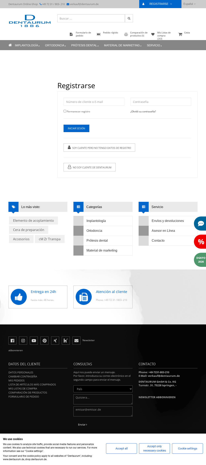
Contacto (158, 240)
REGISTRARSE (159, 3)
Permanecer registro (78, 111)
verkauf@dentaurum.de (84, 4)
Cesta (187, 32)
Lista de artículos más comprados (32, 384)
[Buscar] (129, 18)
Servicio (153, 45)
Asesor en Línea (163, 230)
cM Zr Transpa (50, 239)
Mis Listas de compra (22, 388)
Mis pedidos (16, 380)
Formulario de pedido (23, 396)
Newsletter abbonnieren (157, 397)
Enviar (82, 424)
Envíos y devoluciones (168, 221)
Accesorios (21, 239)
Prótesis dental (84, 45)
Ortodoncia (54, 45)
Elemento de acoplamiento (33, 220)
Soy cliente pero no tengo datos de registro (101, 148)
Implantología (26, 45)
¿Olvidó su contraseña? (143, 111)
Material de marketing (122, 45)
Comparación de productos (27, 392)
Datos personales (20, 372)
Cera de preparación (28, 230)
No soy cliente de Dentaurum (91, 167)
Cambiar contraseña (22, 376)
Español (188, 3)
